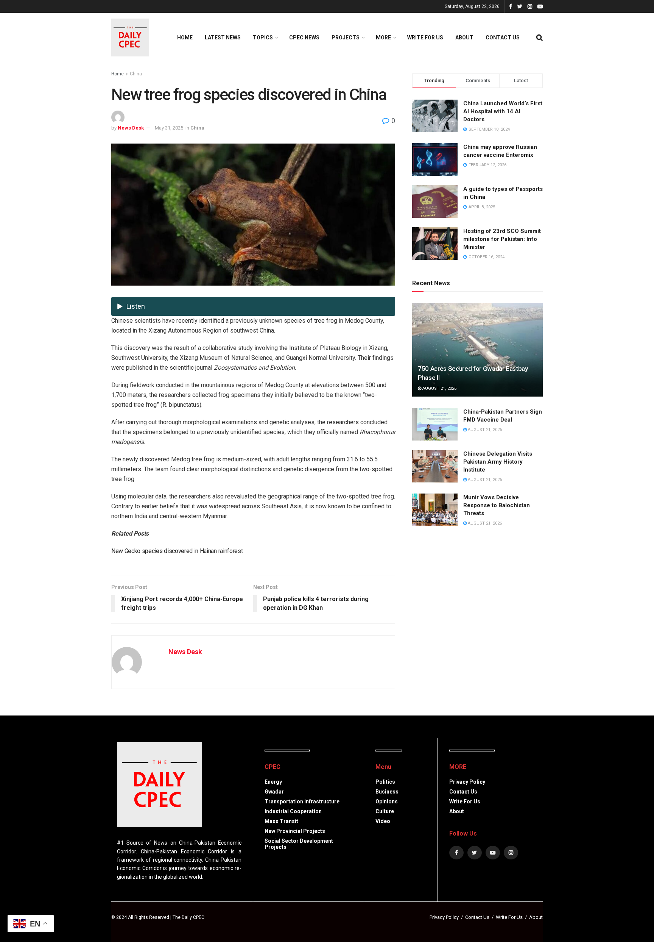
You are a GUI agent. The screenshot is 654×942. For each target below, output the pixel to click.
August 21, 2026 (438, 388)
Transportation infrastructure (302, 801)
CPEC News (304, 37)
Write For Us (425, 37)
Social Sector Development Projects (299, 844)
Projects (346, 37)
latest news (223, 37)
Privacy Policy (467, 782)
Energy (273, 782)
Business (387, 792)
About (464, 37)
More (383, 37)
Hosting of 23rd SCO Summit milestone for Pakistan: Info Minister (502, 239)
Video (382, 821)
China (136, 74)
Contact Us (503, 37)
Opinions (386, 801)
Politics (385, 782)
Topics (263, 37)
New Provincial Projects (295, 831)
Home (185, 37)
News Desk (131, 128)
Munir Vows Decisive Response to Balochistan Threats (496, 505)
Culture (384, 811)
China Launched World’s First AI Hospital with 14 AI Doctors (502, 111)
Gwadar (274, 792)
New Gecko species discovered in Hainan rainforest (177, 551)
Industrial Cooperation (293, 811)
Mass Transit (281, 821)
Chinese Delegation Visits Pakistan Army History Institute (497, 461)
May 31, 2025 (169, 128)
